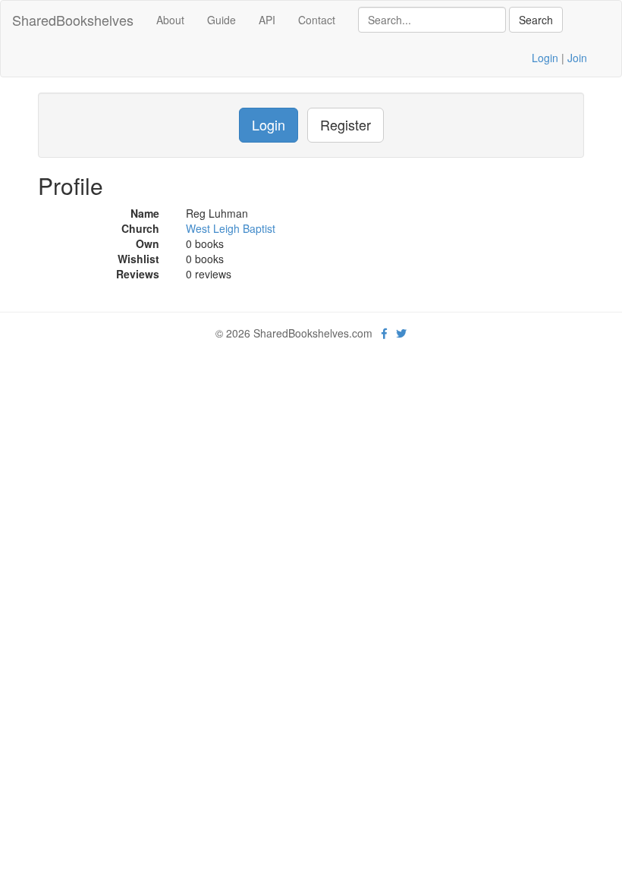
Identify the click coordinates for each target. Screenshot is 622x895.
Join (577, 57)
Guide (221, 19)
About (170, 19)
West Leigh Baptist (230, 228)
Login (545, 57)
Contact (316, 19)
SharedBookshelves (73, 20)
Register (345, 124)
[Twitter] (401, 333)
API (267, 19)
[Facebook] (384, 333)
